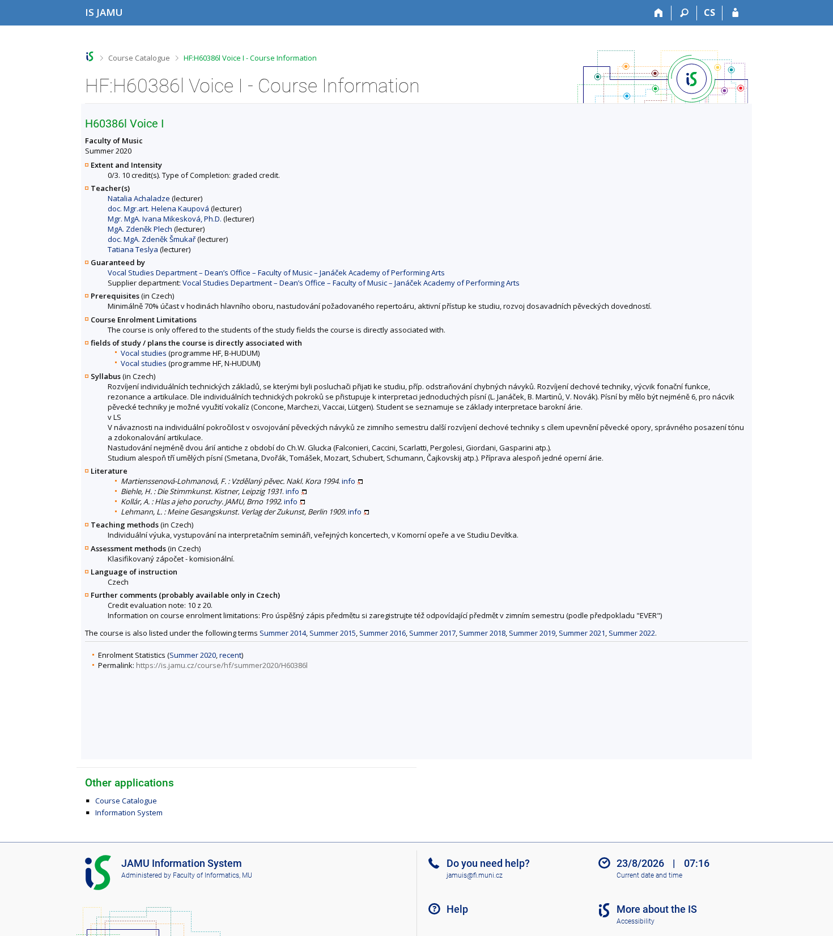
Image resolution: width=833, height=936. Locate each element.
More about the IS (657, 909)
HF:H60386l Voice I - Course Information (250, 58)
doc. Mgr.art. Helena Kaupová (158, 208)
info (348, 481)
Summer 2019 (532, 633)
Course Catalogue (139, 58)
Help (457, 909)
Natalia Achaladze (139, 198)
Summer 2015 (332, 633)
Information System (129, 812)
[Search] (684, 13)
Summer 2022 (632, 633)
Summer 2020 (192, 655)
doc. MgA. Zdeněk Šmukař (152, 239)
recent (230, 655)
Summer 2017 (432, 633)
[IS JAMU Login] (735, 13)
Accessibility (635, 921)
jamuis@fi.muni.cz (475, 875)
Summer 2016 (382, 633)
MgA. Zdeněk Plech (140, 229)
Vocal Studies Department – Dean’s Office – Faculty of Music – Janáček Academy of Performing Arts (276, 272)
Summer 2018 (482, 633)
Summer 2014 (283, 633)
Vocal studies (144, 353)
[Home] (659, 13)
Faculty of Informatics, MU (212, 875)
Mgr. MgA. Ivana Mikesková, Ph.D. (165, 219)
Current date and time (649, 875)
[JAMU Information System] (90, 56)
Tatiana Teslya (133, 249)
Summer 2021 (582, 633)
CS (709, 12)
